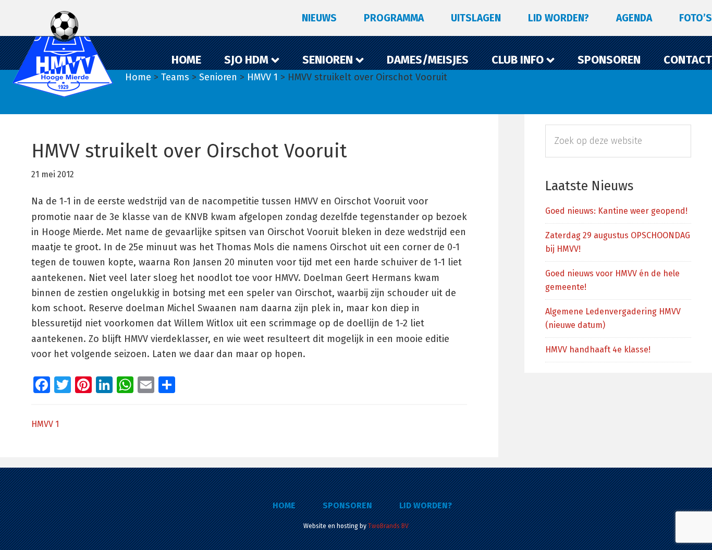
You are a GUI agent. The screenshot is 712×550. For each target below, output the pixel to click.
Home (284, 505)
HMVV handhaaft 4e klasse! (597, 350)
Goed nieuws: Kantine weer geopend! (616, 211)
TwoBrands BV (388, 526)
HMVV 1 (45, 424)
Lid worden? (425, 505)
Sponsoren (347, 505)
